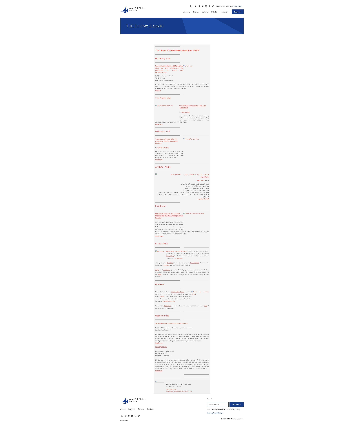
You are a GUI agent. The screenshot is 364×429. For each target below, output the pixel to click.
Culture (205, 12)
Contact (229, 6)
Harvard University (168, 301)
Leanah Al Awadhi (163, 147)
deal (205, 306)
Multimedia (220, 6)
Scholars (214, 12)
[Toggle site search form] (190, 6)
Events (196, 12)
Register (158, 90)
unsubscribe (169, 391)
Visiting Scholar (161, 347)
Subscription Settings (215, 413)
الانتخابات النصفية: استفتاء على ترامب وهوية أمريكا (196, 175)
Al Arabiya (170, 263)
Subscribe (238, 6)
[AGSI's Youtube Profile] (202, 6)
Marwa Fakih (185, 112)
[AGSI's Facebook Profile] (199, 6)
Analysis (186, 12)
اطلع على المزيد (203, 198)
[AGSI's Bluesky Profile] (212, 6)
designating (170, 256)
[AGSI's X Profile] (195, 6)
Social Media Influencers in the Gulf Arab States (192, 106)
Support (237, 12)
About (224, 12)
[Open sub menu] (228, 12)
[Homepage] (132, 9)
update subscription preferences (183, 391)
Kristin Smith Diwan (177, 292)
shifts (162, 296)
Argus (157, 270)
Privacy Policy (124, 420)
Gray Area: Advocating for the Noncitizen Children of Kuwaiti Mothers (166, 141)
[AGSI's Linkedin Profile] (206, 6)
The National (178, 258)
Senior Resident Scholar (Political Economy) (171, 323)
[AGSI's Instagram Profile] (209, 6)
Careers (141, 409)
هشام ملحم (200, 180)
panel (159, 274)
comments (166, 270)
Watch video (159, 236)
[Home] (149, 400)
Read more (159, 124)
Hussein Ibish (194, 263)
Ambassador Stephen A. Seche (176, 251)
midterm (166, 265)
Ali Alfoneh (167, 306)
